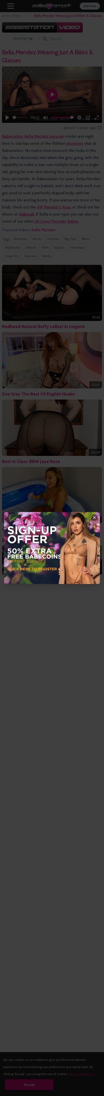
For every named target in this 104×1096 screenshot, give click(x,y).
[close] (94, 517)
